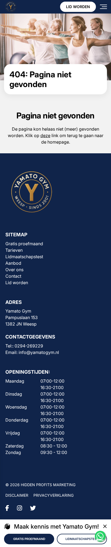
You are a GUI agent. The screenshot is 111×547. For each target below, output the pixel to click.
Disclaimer (16, 495)
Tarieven (14, 250)
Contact (13, 276)
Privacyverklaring (53, 495)
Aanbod (13, 263)
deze (45, 135)
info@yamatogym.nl (39, 352)
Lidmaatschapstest (24, 256)
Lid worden (78, 6)
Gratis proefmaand (24, 243)
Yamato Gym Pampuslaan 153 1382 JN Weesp (21, 317)
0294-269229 (29, 346)
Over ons (14, 269)
